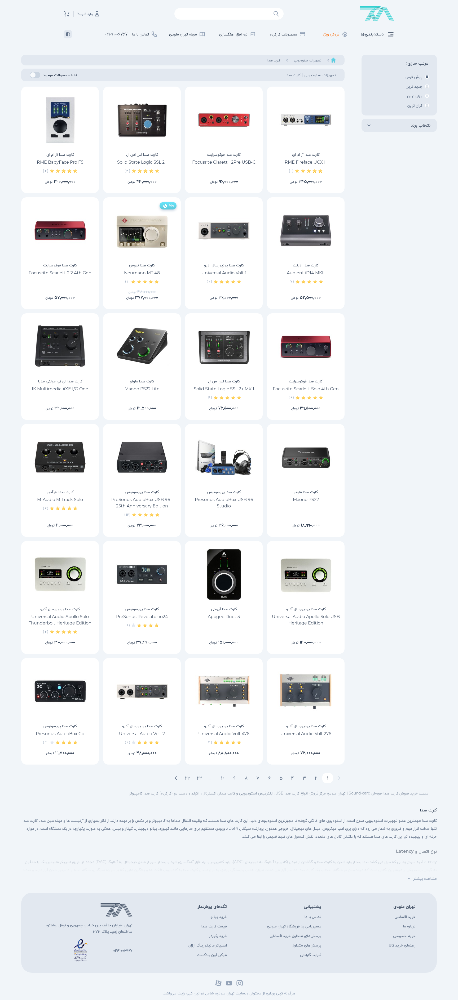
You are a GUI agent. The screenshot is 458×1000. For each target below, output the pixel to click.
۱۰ (222, 778)
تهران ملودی (404, 906)
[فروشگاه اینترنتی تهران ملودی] (376, 13)
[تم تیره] (68, 34)
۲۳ (188, 778)
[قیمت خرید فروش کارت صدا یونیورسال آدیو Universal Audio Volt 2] (142, 691)
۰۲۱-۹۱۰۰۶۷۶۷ (116, 34)
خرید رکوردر (218, 935)
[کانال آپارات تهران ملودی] (218, 983)
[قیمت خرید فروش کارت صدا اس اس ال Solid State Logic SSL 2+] (142, 120)
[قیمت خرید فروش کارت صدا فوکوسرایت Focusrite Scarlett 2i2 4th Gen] (60, 231)
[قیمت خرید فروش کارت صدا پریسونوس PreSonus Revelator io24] (142, 574)
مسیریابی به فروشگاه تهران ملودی (294, 926)
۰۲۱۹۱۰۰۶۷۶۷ (123, 950)
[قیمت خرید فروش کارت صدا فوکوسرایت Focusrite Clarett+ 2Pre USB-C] (223, 120)
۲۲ (199, 778)
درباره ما (409, 926)
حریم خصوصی (404, 935)
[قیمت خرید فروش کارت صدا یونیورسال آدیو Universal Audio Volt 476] (223, 691)
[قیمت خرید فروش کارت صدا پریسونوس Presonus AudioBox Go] (60, 691)
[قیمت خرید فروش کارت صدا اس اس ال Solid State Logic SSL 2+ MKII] (223, 347)
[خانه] (333, 60)
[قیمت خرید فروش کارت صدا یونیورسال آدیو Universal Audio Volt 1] (223, 231)
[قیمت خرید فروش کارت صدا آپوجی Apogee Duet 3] (223, 574)
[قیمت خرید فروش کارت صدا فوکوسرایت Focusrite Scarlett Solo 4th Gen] (305, 347)
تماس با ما (312, 916)
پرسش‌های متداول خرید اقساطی (295, 935)
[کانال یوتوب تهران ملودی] (229, 983)
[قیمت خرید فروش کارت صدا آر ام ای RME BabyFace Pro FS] (60, 120)
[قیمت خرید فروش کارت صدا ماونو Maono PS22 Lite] (142, 347)
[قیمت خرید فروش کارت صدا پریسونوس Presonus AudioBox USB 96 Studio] (223, 457)
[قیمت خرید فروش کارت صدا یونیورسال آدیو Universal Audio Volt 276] (305, 691)
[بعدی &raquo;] (176, 778)
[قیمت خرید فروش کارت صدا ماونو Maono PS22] (305, 457)
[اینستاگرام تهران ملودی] (239, 983)
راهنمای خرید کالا (402, 945)
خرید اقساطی (405, 916)
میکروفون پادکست (212, 954)
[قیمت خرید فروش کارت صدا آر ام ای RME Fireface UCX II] (305, 120)
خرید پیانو (218, 916)
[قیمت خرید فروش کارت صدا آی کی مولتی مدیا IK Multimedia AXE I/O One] (60, 347)
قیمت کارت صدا (214, 926)
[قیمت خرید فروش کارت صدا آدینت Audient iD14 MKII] (305, 231)
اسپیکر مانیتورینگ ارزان (207, 945)
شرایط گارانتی (310, 954)
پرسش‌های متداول (306, 945)
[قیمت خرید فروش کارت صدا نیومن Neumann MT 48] (142, 231)
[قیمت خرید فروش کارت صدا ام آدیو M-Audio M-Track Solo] (60, 457)
